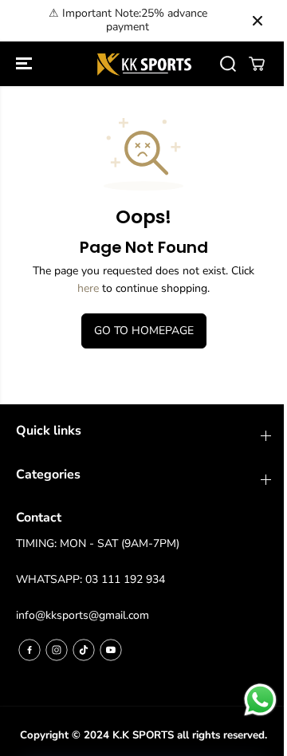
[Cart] (256, 63)
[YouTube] (110, 649)
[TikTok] (83, 649)
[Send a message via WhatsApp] (260, 700)
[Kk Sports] (144, 64)
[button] (25, 64)
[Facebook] (29, 649)
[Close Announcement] (257, 20)
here (88, 288)
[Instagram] (56, 649)
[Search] (228, 63)
